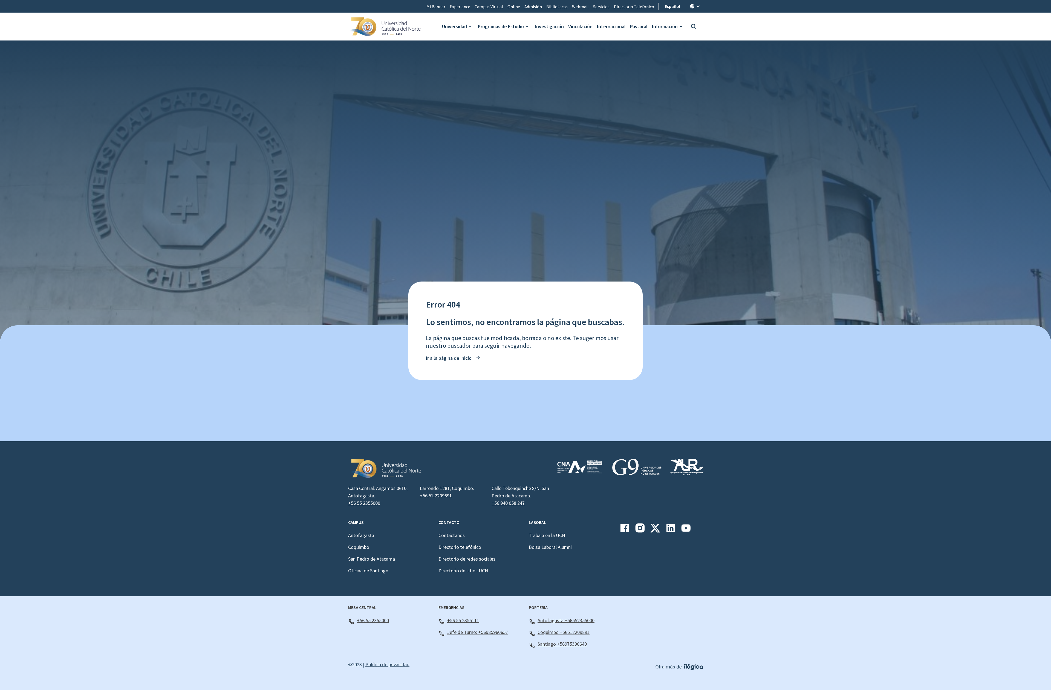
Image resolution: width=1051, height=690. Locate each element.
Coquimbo (358, 547)
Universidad (454, 26)
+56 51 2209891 (436, 495)
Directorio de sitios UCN (463, 570)
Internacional (611, 26)
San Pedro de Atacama (371, 559)
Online (513, 6)
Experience (460, 6)
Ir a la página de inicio (449, 358)
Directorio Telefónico (634, 6)
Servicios (601, 6)
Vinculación (580, 26)
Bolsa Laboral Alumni (550, 547)
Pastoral (639, 26)
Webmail (580, 6)
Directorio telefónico (459, 547)
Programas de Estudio (501, 26)
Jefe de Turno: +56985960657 (477, 632)
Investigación (549, 26)
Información (665, 26)
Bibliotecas (557, 6)
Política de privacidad (387, 664)
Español (672, 6)
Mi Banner (435, 6)
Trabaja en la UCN (547, 535)
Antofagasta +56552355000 (566, 620)
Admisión (533, 6)
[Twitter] (655, 530)
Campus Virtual (489, 6)
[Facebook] (624, 530)
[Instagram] (639, 530)
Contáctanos (451, 535)
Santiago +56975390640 (562, 644)
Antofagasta (361, 535)
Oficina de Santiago (368, 570)
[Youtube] (685, 530)
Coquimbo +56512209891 (564, 632)
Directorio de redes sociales (466, 559)
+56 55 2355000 (364, 503)
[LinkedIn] (670, 530)
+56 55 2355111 (463, 620)
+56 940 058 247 (508, 503)
